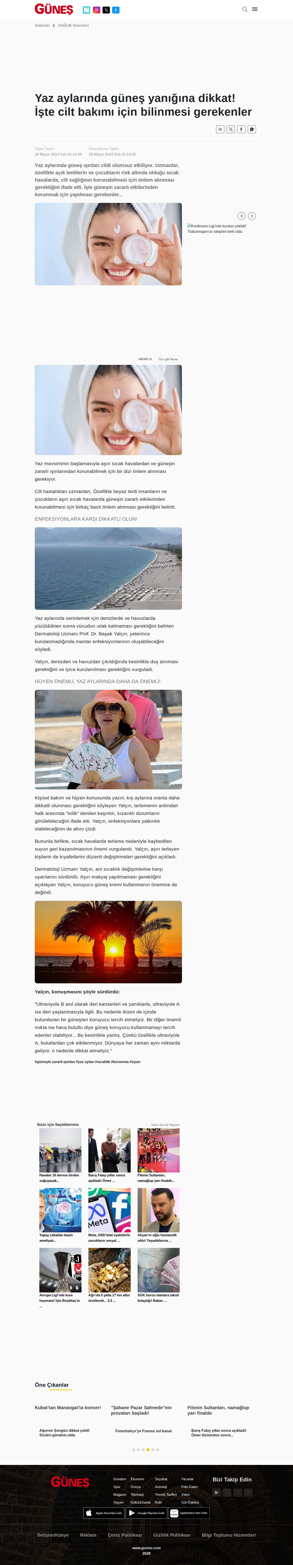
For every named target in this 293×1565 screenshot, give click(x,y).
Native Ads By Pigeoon (165, 1125)
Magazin (119, 1494)
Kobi (158, 1502)
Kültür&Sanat (140, 1502)
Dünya (136, 1487)
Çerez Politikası (125, 1535)
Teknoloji (137, 1494)
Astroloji (161, 1487)
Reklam (88, 1535)
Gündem (119, 1479)
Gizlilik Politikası (171, 1535)
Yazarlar (187, 1479)
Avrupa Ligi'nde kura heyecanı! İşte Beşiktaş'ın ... (59, 1300)
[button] (242, 216)
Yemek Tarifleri (166, 1494)
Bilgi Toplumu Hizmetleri (229, 1535)
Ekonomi (137, 1479)
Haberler (42, 25)
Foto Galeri (189, 1487)
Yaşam (118, 1502)
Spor (116, 1487)
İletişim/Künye (53, 1535)
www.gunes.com (146, 1548)
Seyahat (161, 1479)
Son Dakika (190, 1502)
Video (185, 1494)
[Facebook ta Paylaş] (241, 129)
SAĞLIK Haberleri (73, 25)
